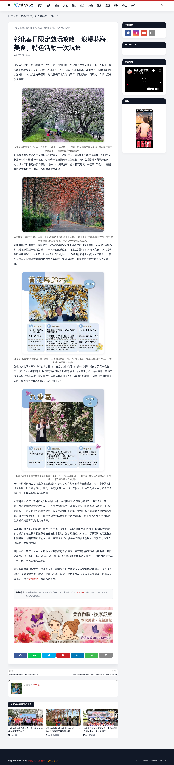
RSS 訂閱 (53, 760)
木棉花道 (21, 28)
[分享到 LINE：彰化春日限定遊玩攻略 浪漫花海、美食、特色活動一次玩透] (35, 655)
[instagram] (136, 33)
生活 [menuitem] (82, 5)
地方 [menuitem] (48, 5)
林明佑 (36, 684)
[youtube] (144, 33)
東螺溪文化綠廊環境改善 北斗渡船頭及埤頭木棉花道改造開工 (100, 730)
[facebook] (128, 33)
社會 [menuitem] (57, 5)
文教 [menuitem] (65, 5)
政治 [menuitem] (133, 5)
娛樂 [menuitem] (116, 5)
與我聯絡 (154, 761)
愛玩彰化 (33, 578)
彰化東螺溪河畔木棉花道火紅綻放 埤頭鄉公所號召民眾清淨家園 (63, 730)
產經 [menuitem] (107, 5)
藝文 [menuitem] (74, 5)
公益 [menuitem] (124, 5)
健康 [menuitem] (99, 5)
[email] (152, 33)
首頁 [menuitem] (40, 5)
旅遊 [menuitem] (91, 5)
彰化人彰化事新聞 (36, 760)
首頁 (15, 28)
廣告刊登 (163, 761)
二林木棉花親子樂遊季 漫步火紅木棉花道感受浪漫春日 (25, 730)
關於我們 (145, 761)
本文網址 (81, 592)
